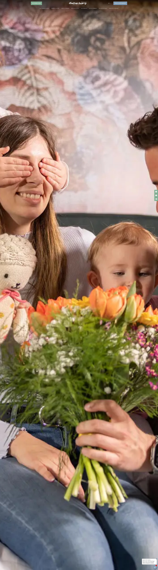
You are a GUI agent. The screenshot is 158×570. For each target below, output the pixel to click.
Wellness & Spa (75, 8)
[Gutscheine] (156, 199)
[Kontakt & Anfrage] (156, 195)
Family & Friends (65, 8)
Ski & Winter (84, 8)
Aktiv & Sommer (93, 8)
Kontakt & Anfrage (113, 8)
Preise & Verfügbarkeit (120, 3)
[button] (109, 3)
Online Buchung (103, 8)
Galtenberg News (36, 3)
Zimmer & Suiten (55, 8)
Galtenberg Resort (44, 8)
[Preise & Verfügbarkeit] (156, 192)
